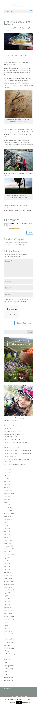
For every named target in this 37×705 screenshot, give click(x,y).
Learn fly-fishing (8, 666)
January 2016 (8, 578)
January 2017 (8, 543)
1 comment (8, 30)
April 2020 (7, 476)
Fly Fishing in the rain (19, 464)
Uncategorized (8, 680)
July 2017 (6, 525)
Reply (30, 233)
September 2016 (9, 555)
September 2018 (9, 496)
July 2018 (6, 502)
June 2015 (7, 599)
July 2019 (6, 478)
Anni (7, 28)
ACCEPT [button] (19, 702)
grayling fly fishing (9, 654)
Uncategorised (8, 677)
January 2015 (8, 613)
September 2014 (9, 619)
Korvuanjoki (7, 428)
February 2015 (8, 610)
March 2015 (7, 607)
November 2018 (9, 493)
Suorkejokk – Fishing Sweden (13, 431)
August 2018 (7, 499)
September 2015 (9, 590)
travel (26, 28)
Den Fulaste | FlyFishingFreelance (15, 242)
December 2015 (9, 581)
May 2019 (7, 481)
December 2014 (9, 616)
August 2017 (7, 522)
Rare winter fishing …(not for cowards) (15, 442)
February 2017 (8, 540)
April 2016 (7, 569)
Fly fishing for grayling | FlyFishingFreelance (17, 459)
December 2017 (9, 514)
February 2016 (8, 575)
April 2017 (7, 534)
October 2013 (8, 631)
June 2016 (7, 563)
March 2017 (7, 537)
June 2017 (7, 528)
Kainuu (6, 663)
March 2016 (7, 572)
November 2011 (9, 634)
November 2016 (9, 549)
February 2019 (8, 490)
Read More (26, 702)
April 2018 (7, 505)
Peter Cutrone (8, 453)
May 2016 (7, 566)
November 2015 (9, 584)
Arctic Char (7, 645)
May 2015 (7, 602)
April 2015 (7, 605)
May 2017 (7, 531)
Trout (31, 28)
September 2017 (9, 519)
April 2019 (7, 484)
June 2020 (7, 473)
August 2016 (7, 558)
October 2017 (8, 517)
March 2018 (7, 508)
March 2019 (7, 487)
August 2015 (7, 593)
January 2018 (8, 511)
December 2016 (9, 546)
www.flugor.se (8, 208)
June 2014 (7, 628)
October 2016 (8, 552)
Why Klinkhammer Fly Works (23, 450)
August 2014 (7, 622)
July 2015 (6, 596)
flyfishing (21, 28)
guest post (7, 657)
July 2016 (6, 561)
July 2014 (6, 625)
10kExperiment (8, 642)
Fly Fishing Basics (9, 648)
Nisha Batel (7, 464)
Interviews (7, 660)
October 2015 (8, 587)
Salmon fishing (8, 668)
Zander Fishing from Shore (12, 439)
